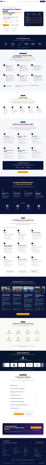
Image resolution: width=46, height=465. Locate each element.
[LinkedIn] (39, 463)
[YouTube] (42, 463)
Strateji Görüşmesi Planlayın (36, 427)
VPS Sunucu (4, 452)
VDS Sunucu (4, 451)
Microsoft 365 (14, 450)
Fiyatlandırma (34, 1)
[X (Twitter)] (41, 463)
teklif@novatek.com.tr (37, 454)
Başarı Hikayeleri (26, 452)
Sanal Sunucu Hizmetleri (5, 450)
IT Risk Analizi (21, 1)
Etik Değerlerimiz (26, 451)
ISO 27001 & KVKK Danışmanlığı (17, 451)
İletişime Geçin (43, 1)
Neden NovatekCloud (26, 450)
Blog (38, 1)
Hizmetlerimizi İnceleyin (36, 430)
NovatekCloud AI (36, 450)
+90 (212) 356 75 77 (37, 453)
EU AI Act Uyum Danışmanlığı (16, 452)
